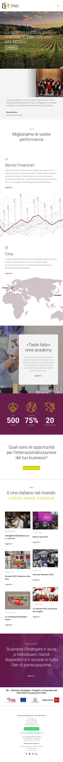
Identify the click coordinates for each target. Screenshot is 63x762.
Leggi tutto (11, 47)
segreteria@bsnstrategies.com (33, 733)
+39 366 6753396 (33, 724)
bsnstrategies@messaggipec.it (32, 736)
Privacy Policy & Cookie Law (31, 743)
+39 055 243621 (32, 722)
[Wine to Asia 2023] (45, 520)
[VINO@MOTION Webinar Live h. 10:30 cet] (17, 520)
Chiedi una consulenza (31, 468)
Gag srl (34, 750)
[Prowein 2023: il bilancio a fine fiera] (17, 560)
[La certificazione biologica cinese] (17, 600)
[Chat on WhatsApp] (31, 728)
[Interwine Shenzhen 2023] (45, 558)
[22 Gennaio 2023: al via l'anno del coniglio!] (45, 594)
